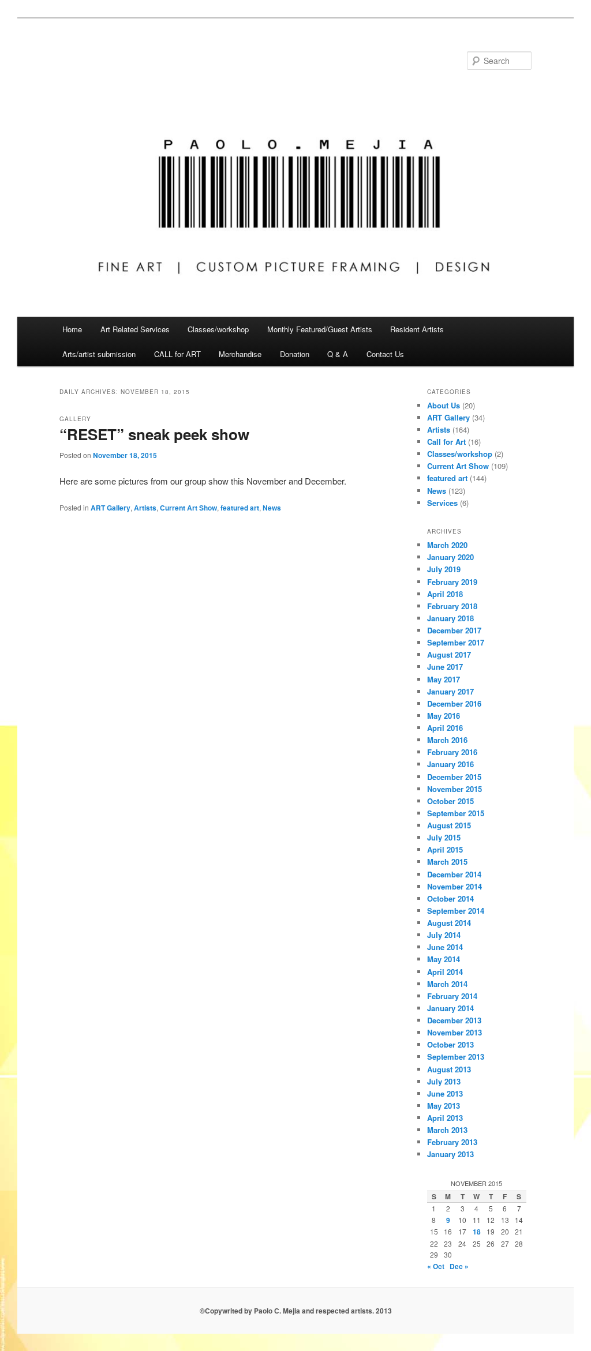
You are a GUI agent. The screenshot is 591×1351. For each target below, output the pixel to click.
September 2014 (455, 910)
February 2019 (452, 581)
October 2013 (450, 1044)
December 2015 (454, 776)
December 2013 (454, 1020)
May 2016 (443, 715)
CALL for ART (177, 353)
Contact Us (385, 353)
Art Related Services (135, 329)
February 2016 (452, 751)
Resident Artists (417, 329)
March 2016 (447, 739)
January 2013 (450, 1154)
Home (72, 329)
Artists (145, 507)
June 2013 (445, 1093)
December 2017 (454, 630)
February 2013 (452, 1141)
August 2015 (449, 825)
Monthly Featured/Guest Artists (319, 329)
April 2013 (445, 1117)
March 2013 (447, 1129)
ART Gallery (110, 507)
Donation (294, 353)
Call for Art (446, 441)
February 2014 (452, 995)
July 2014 (444, 934)
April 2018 (445, 593)
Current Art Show (188, 507)
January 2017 (450, 691)
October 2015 (450, 800)
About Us (443, 405)
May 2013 (443, 1105)
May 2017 (443, 679)
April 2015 (445, 849)
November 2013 (454, 1032)
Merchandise (240, 353)
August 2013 (449, 1069)
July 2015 (444, 837)
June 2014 (445, 946)
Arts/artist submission (99, 353)
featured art (239, 507)
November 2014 (454, 886)
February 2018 (452, 606)
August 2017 (449, 654)
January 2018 (450, 618)
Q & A (337, 353)
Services (442, 502)
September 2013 (455, 1056)
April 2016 (445, 727)
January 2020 (450, 556)
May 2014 (443, 959)
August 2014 (449, 922)
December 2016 (454, 703)
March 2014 (447, 983)
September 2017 (455, 642)
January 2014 (450, 1008)
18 (477, 1231)
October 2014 (450, 898)
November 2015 (454, 788)
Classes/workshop (218, 329)
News (272, 507)
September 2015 (455, 813)
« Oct (435, 1266)
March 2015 (447, 861)
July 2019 (444, 569)
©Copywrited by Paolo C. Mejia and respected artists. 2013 (296, 1310)
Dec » (459, 1266)
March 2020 (447, 544)
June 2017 (445, 666)
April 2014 (445, 971)
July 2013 (444, 1081)
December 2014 (454, 874)
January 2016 (450, 764)
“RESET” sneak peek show (154, 434)
